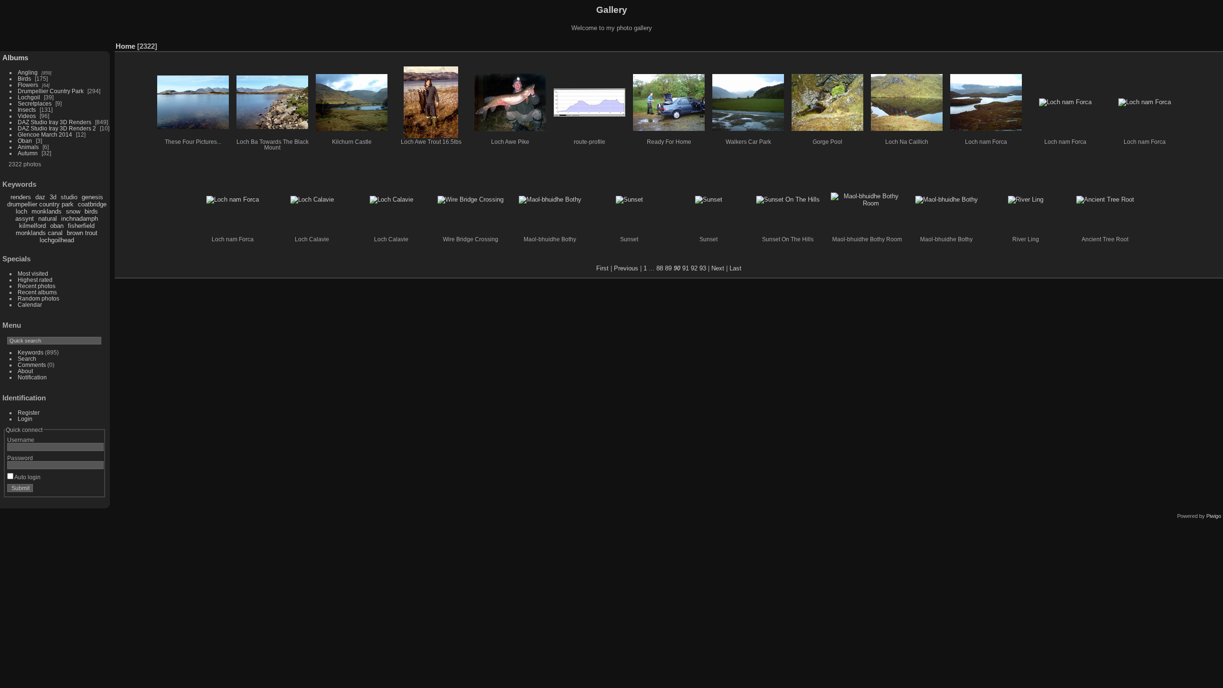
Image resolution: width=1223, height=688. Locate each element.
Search (27, 358)
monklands (47, 211)
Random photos (38, 298)
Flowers (28, 85)
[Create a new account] (82, 490)
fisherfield (81, 225)
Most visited (33, 273)
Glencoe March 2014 (45, 134)
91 (685, 268)
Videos (27, 116)
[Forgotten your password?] (94, 490)
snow (73, 211)
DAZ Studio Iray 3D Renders (54, 122)
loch (21, 211)
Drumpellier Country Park (51, 91)
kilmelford (32, 225)
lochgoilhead (57, 240)
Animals (28, 147)
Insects (27, 110)
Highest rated (35, 280)
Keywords (30, 352)
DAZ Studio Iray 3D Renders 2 (57, 128)
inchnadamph (79, 218)
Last (735, 268)
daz (40, 197)
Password (20, 458)
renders (21, 197)
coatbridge (92, 204)
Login (25, 419)
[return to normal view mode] (1201, 44)
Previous (626, 268)
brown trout (82, 232)
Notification (32, 377)
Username (20, 440)
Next (717, 268)
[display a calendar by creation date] (1216, 44)
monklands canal (39, 232)
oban (57, 225)
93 (702, 268)
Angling (28, 72)
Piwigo (1213, 516)
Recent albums (37, 292)
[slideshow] (1187, 44)
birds (91, 211)
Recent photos (36, 286)
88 (659, 268)
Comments (32, 365)
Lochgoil (29, 97)
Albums (15, 58)
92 (694, 268)
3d (53, 197)
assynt (24, 218)
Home (125, 46)
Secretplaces (35, 103)
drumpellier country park (40, 204)
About (25, 371)
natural (47, 218)
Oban (25, 141)
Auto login (27, 477)
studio (69, 197)
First (602, 268)
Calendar (30, 304)
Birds (24, 78)
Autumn (28, 153)
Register (29, 412)
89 (668, 268)
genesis (92, 197)
